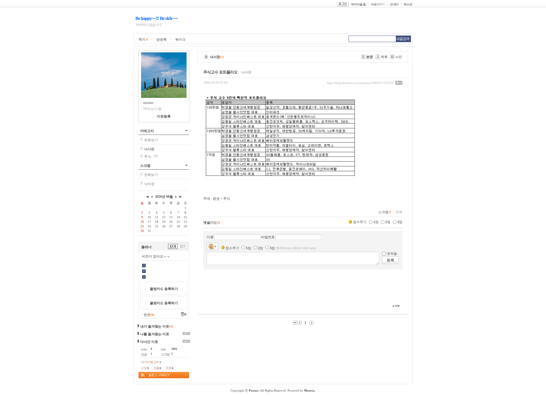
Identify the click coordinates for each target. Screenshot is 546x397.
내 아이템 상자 (151, 362)
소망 (144, 368)
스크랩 (145, 166)
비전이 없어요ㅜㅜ (156, 256)
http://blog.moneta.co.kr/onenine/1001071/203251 (360, 83)
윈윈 (149, 315)
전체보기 (151, 140)
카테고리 (147, 131)
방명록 (161, 40)
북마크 (180, 40)
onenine (148, 103)
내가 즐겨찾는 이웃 (154, 326)
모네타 (394, 4)
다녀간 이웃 (149, 342)
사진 (398, 57)
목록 (384, 57)
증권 (216, 199)
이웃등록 (164, 116)
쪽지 (143, 40)
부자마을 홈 (358, 4)
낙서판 (246, 72)
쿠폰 (169, 368)
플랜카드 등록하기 (164, 289)
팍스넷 (408, 4)
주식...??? (151, 157)
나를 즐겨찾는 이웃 (154, 334)
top (397, 305)
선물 (157, 368)
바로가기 (376, 4)
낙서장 (149, 184)
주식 (226, 199)
